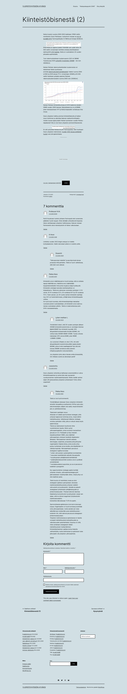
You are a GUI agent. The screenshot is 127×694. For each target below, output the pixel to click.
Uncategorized (80, 194)
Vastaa (45, 229)
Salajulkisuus (25, 643)
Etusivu (75, 6)
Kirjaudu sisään (26, 664)
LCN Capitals (55, 52)
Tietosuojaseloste (81, 687)
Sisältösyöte (25, 666)
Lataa (66, 183)
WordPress (101, 687)
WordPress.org (26, 670)
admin (50, 196)
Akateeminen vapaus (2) (29, 639)
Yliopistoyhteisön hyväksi (34, 6)
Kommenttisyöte (27, 668)
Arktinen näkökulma (28, 650)
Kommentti (46, 551)
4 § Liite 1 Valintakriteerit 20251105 (52, 183)
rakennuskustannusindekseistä (58, 72)
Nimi (45, 568)
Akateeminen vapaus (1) (29, 648)
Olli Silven (52, 634)
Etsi (51, 661)
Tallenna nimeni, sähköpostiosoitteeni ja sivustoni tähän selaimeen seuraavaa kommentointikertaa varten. (62, 585)
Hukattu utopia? (26, 645)
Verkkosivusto (47, 576)
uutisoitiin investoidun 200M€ (65, 61)
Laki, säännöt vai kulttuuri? (29, 641)
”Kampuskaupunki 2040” (87, 6)
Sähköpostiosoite (70, 568)
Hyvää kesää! (26, 636)
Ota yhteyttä (101, 6)
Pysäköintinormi (26, 634)
